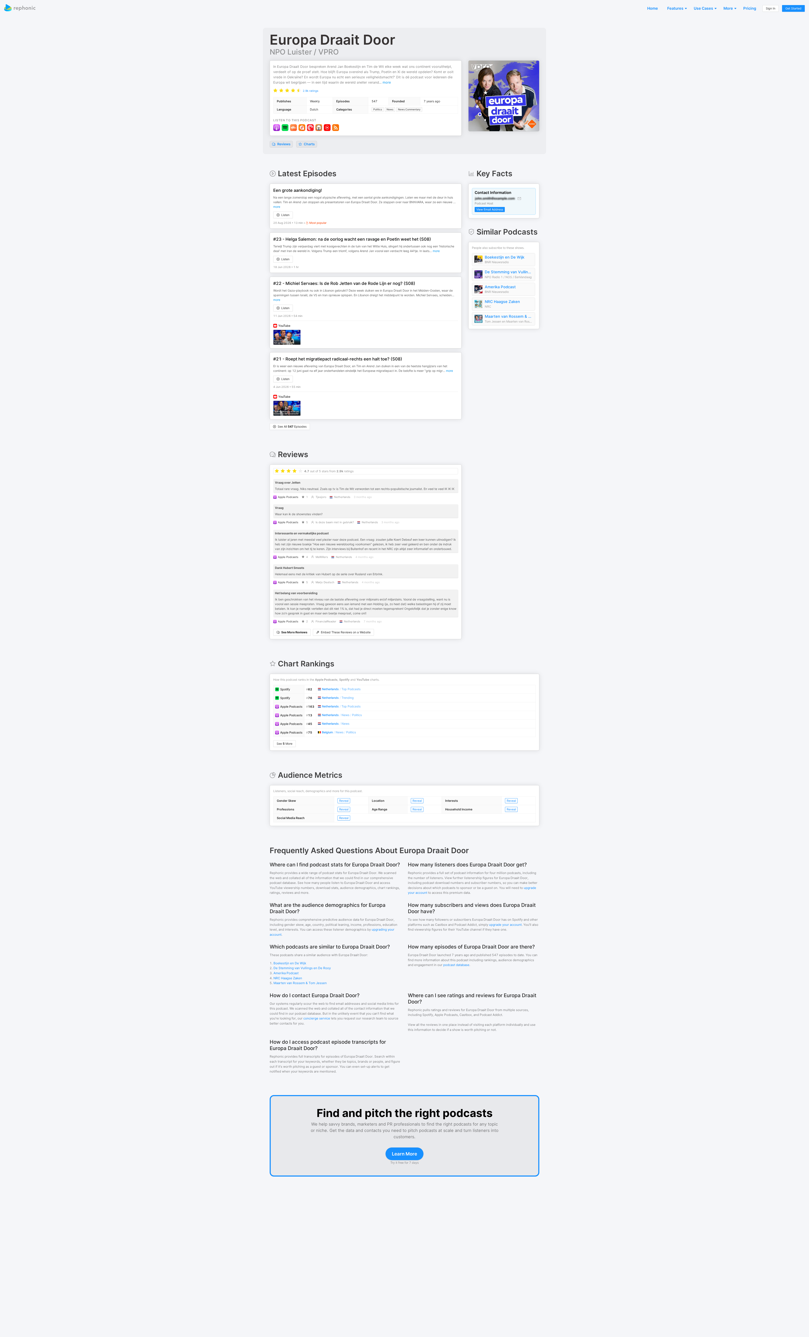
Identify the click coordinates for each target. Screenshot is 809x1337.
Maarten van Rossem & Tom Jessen (509, 316)
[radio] (275, 90)
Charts (309, 144)
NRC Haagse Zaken (502, 301)
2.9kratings (310, 90)
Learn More (404, 1154)
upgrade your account (505, 925)
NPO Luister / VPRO (304, 51)
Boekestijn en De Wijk (504, 257)
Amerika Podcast (500, 287)
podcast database (456, 965)
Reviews (283, 144)
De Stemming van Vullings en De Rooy (509, 272)
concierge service (316, 1018)
